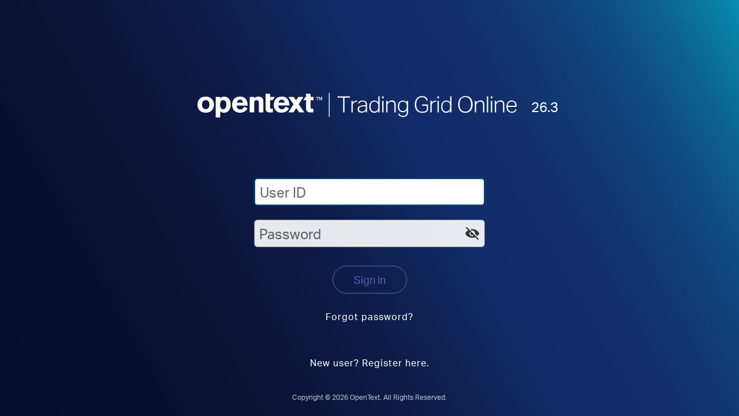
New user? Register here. (370, 362)
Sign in (370, 279)
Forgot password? (369, 316)
